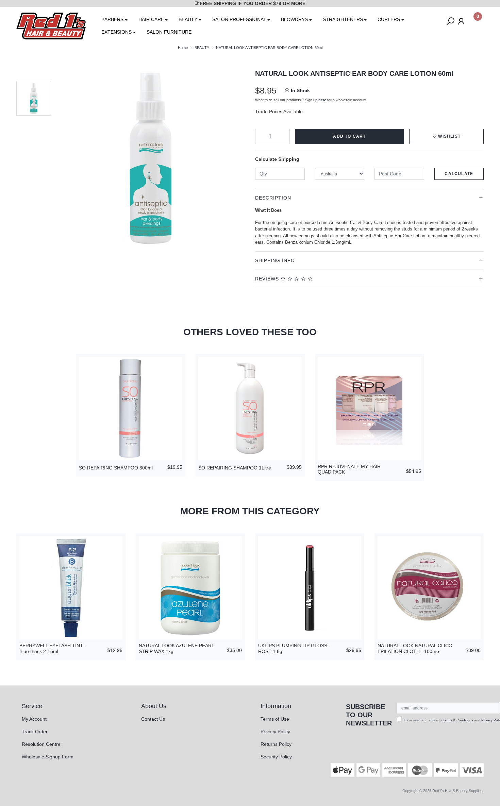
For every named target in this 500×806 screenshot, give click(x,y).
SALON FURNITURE (169, 32)
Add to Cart (349, 136)
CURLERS (389, 19)
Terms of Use (275, 719)
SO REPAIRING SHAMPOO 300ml (116, 467)
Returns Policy (276, 744)
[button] (446, 136)
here (322, 100)
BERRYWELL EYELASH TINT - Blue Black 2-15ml (52, 648)
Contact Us (153, 719)
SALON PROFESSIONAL (239, 19)
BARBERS (112, 19)
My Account (34, 719)
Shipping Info (275, 260)
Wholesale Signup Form (47, 756)
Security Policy (276, 756)
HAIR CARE (151, 19)
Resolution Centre (41, 744)
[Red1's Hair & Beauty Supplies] (51, 25)
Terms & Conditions (458, 720)
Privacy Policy (275, 731)
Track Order (35, 731)
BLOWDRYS (294, 19)
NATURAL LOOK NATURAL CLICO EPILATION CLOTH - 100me (415, 648)
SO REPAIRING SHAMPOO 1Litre (234, 467)
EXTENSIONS (116, 32)
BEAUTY (188, 19)
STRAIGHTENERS (343, 19)
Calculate (459, 173)
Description (273, 198)
